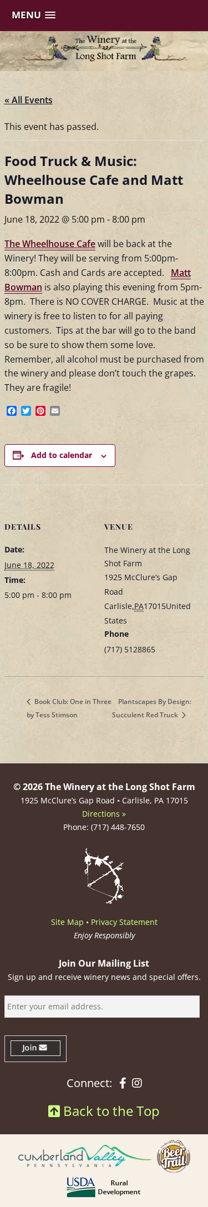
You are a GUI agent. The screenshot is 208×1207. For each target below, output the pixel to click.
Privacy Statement (124, 922)
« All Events (28, 100)
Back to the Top (110, 1111)
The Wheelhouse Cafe (49, 244)
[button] (34, 15)
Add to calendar (61, 455)
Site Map (67, 922)
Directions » (104, 813)
